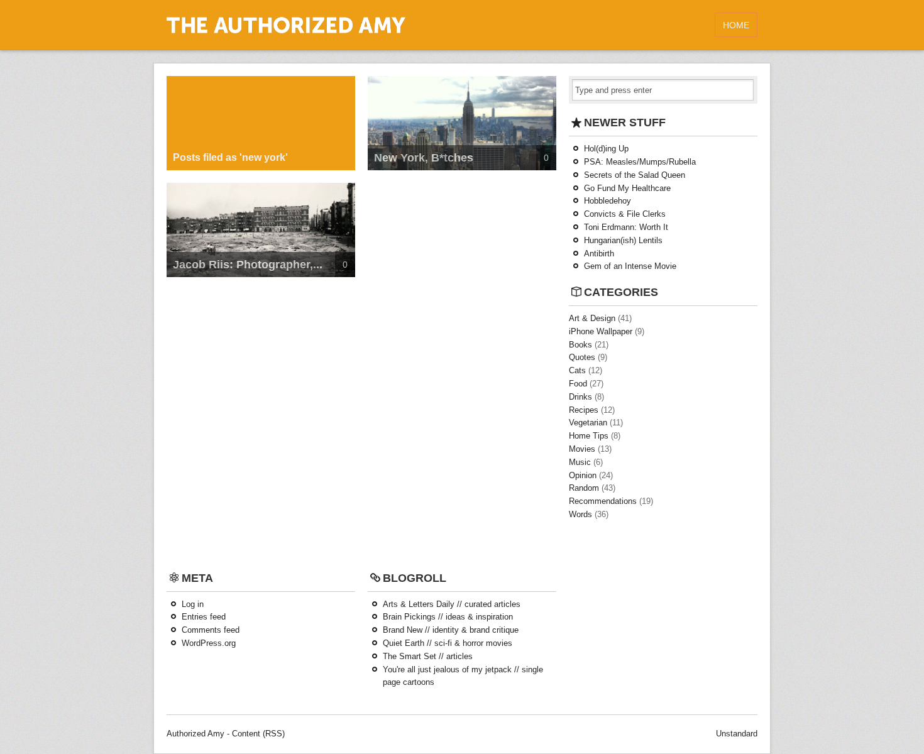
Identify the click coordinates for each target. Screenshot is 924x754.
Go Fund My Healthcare (627, 188)
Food (578, 383)
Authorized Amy (195, 733)
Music (580, 462)
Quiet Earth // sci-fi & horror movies (447, 643)
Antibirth (599, 253)
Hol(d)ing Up (606, 148)
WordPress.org (209, 643)
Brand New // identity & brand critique (451, 630)
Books (580, 344)
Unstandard (736, 733)
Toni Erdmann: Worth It (626, 227)
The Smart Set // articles (428, 656)
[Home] (286, 30)
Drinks (580, 397)
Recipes (583, 410)
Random (584, 488)
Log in (193, 604)
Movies (582, 449)
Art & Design (592, 318)
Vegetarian (588, 422)
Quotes (582, 357)
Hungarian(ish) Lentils (623, 240)
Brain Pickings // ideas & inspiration (448, 616)
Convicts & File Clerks (625, 214)
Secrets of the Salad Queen (634, 175)
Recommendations (603, 501)
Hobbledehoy (607, 200)
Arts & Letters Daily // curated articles (451, 604)
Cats (577, 370)
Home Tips (588, 435)
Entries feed (204, 616)
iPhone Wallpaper (600, 331)
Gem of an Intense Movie (630, 266)
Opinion (583, 475)
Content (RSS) (258, 733)
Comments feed (210, 630)
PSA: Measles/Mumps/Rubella (640, 162)
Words (580, 514)
